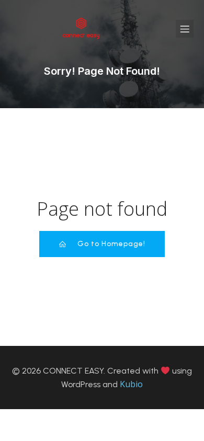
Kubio (131, 384)
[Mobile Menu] (185, 29)
